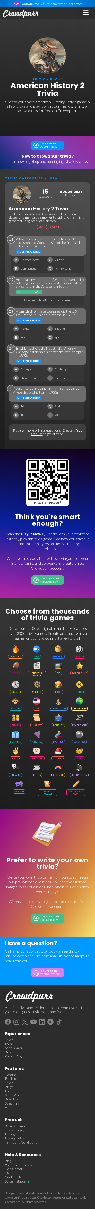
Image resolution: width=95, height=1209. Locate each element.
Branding (11, 1099)
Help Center (14, 1169)
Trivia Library (14, 1130)
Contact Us (13, 1177)
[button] (85, 13)
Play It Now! (47, 503)
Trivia (9, 1040)
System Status (15, 1181)
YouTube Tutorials (18, 1165)
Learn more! (75, 4)
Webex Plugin (14, 1056)
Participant (13, 1079)
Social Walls (13, 1048)
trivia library (47, 78)
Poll (7, 1091)
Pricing (10, 1134)
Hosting (10, 1075)
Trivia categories (24, 178)
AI (6, 1107)
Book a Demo (15, 1126)
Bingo (9, 1052)
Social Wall (12, 1095)
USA (53, 178)
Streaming (12, 1103)
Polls (8, 1044)
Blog (8, 1161)
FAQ (8, 1173)
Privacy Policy (15, 1138)
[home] (19, 13)
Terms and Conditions (21, 1142)
